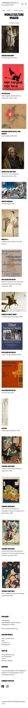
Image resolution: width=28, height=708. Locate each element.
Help (3, 640)
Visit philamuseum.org (8, 654)
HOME (3, 10)
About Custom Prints (8, 638)
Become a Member (7, 660)
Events (4, 658)
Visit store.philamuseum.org (10, 628)
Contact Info (5, 642)
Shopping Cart (6, 644)
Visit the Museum (7, 656)
